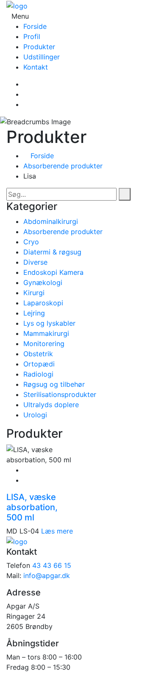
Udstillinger (41, 57)
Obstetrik (38, 353)
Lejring (34, 313)
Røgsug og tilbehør (54, 384)
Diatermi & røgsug (52, 252)
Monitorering (43, 343)
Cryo (31, 242)
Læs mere (57, 531)
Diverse (35, 262)
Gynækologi (42, 282)
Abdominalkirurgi (50, 221)
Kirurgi (34, 292)
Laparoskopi (43, 303)
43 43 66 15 (51, 565)
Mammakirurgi (46, 333)
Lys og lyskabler (49, 323)
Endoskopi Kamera (53, 272)
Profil (31, 36)
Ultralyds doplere (51, 404)
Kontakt (35, 67)
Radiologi (38, 374)
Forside (35, 26)
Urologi (35, 415)
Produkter (39, 46)
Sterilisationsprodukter (59, 394)
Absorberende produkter (63, 166)
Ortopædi (39, 364)
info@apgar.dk (46, 575)
